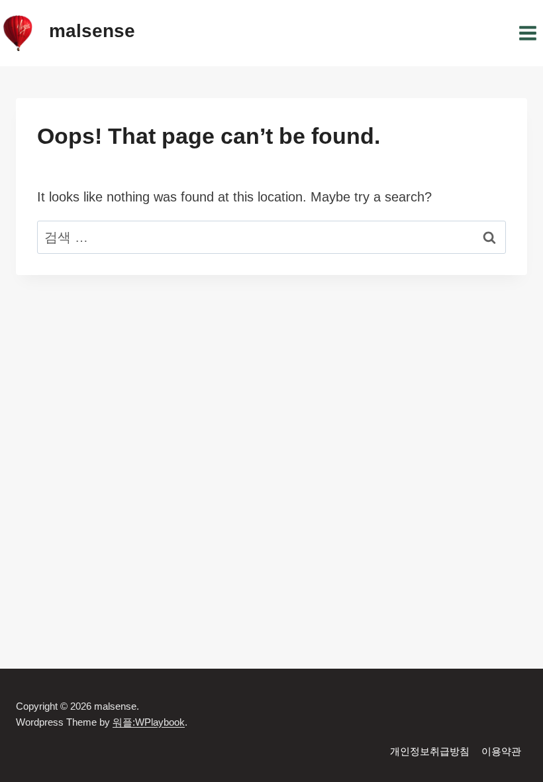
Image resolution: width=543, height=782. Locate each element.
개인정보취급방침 (429, 751)
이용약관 (501, 751)
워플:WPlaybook (149, 722)
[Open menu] (527, 32)
